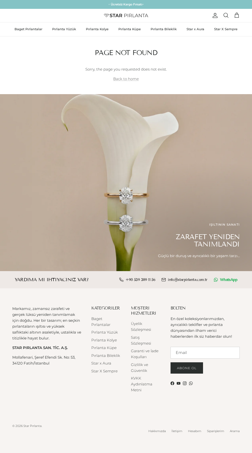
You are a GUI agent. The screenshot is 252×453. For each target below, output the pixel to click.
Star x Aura (195, 29)
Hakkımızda (157, 431)
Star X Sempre (225, 29)
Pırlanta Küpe (129, 29)
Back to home (126, 78)
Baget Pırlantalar (28, 29)
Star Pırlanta (32, 426)
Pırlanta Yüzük (64, 29)
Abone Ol (187, 368)
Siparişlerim (215, 431)
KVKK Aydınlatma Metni (141, 384)
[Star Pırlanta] (126, 15)
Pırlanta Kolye (97, 29)
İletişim (177, 431)
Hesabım (194, 431)
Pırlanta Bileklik (164, 29)
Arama (235, 431)
